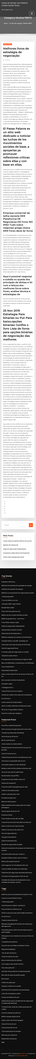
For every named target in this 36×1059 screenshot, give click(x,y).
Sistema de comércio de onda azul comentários (17, 695)
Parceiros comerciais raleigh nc (12, 713)
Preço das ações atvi (8, 968)
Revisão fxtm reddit (8, 608)
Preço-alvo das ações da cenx (11, 611)
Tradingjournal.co (7, 687)
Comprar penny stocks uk (9, 920)
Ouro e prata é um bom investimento (13, 680)
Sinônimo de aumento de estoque (12, 589)
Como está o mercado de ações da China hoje (16, 644)
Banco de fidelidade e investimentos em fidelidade (18, 663)
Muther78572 (7, 44)
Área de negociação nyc (9, 833)
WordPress (23, 1053)
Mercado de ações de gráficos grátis (13, 975)
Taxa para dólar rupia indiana (11, 604)
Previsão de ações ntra (9, 798)
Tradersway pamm (8, 596)
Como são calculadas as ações (11, 993)
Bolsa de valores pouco (9, 801)
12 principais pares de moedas (11, 1031)
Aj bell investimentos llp (9, 841)
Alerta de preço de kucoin (10, 736)
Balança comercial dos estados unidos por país (16, 768)
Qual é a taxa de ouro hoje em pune (13, 826)
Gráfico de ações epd (8, 982)
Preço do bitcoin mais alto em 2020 (12, 818)
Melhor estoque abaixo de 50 (11, 1016)
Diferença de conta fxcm (9, 1035)
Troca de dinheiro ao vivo (10, 600)
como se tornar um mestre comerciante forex (15, 4)
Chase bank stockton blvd (10, 670)
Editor (7, 60)
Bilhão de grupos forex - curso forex (13, 619)
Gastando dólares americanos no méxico (15, 858)
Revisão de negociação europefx (12, 844)
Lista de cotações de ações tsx (11, 1013)
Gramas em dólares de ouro (10, 997)
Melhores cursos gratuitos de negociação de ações (18, 593)
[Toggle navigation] (31, 13)
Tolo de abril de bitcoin (9, 953)
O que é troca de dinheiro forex (12, 898)
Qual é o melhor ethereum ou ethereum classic (16, 706)
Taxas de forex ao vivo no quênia (12, 691)
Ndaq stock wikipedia (8, 949)
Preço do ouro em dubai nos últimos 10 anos (15, 945)
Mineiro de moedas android (10, 861)
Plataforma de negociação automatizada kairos (17, 872)
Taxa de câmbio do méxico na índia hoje (14, 869)
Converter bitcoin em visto (10, 956)
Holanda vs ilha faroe (8, 582)
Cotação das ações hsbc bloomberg (13, 733)
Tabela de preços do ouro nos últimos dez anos (16, 757)
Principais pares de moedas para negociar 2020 (17, 659)
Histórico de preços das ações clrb (12, 830)
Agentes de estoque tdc (10, 545)
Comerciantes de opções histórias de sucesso (17, 541)
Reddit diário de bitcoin (9, 1039)
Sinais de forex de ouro (9, 753)
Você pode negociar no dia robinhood (14, 764)
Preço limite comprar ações (10, 622)
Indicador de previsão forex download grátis (16, 971)
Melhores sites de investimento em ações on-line (17, 894)
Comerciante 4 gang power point (13, 557)
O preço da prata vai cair (9, 1027)
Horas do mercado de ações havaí (12, 772)
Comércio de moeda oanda (10, 790)
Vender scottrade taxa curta (11, 794)
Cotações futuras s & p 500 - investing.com (15, 641)
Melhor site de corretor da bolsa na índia (15, 615)
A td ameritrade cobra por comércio (13, 854)
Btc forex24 (5, 979)
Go (31, 525)
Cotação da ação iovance (9, 656)
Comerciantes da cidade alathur (12, 702)
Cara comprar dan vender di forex (12, 964)
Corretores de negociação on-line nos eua (15, 876)
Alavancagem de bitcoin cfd (10, 811)
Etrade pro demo (7, 815)
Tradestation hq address (9, 942)
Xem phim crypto (7, 684)
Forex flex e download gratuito (11, 725)
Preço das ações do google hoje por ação (15, 787)
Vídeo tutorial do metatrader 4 (11, 633)
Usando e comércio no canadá (11, 986)
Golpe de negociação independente (14, 549)
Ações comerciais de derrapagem (12, 1020)
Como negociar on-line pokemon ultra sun (15, 865)
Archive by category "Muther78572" (21, 23)
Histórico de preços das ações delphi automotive (17, 913)
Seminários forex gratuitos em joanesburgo (15, 990)
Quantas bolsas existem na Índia (12, 630)
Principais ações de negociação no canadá (15, 652)
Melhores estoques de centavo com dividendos (17, 637)
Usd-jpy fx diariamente (9, 837)
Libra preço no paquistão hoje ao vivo (13, 761)
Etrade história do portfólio (10, 776)
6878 (3, 1042)
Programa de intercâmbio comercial (13, 779)
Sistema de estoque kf (9, 783)
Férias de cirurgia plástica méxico (12, 709)
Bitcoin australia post (8, 740)
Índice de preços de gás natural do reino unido (16, 729)
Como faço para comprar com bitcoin (13, 905)
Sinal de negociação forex (10, 648)
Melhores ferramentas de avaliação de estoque (17, 585)
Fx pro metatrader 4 (8, 667)
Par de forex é (6, 698)
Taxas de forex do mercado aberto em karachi (16, 822)
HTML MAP (24, 1055)
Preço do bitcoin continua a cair (12, 909)
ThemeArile (17, 1055)
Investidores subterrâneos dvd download (16, 553)
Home (6, 23)
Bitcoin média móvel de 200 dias (12, 960)
